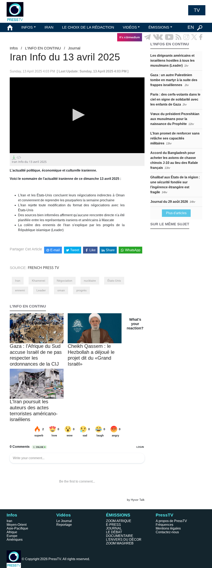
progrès (81, 290)
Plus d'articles (176, 213)
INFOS (27, 27)
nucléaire (90, 280)
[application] (77, 115)
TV (197, 10)
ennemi (20, 290)
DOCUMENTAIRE (119, 536)
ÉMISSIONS (158, 27)
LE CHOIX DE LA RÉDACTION (88, 27)
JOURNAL (114, 528)
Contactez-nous (167, 532)
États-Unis (114, 280)
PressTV (164, 515)
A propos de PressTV (171, 521)
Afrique (12, 532)
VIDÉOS (130, 27)
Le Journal (64, 521)
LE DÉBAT (114, 532)
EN (191, 27)
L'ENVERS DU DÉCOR (123, 539)
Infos (14, 48)
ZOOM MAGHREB (120, 543)
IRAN (49, 27)
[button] (77, 115)
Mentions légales (168, 528)
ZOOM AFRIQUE (118, 521)
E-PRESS (113, 524)
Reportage (64, 524)
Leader (41, 290)
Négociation (64, 280)
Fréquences (164, 524)
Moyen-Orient (16, 524)
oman (61, 290)
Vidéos (63, 515)
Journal (74, 48)
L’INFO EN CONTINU (43, 48)
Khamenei (38, 280)
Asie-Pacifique (17, 528)
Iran (17, 280)
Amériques (15, 539)
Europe (12, 536)
